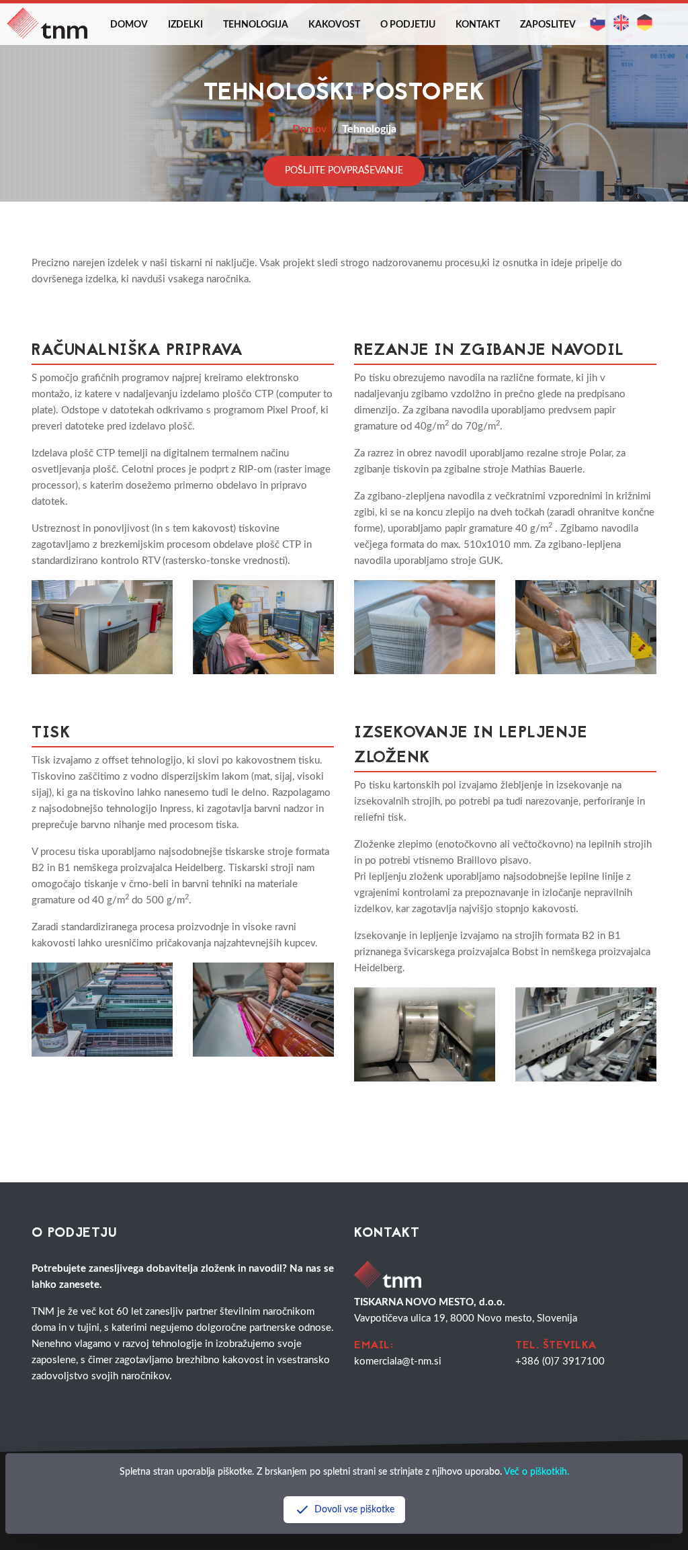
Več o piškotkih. (536, 1472)
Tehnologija (255, 25)
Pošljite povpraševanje (344, 170)
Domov (309, 129)
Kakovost (334, 25)
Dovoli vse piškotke (354, 1509)
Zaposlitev (548, 25)
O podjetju (407, 25)
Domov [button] (129, 25)
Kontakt (478, 25)
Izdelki (185, 25)
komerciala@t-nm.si (397, 1361)
